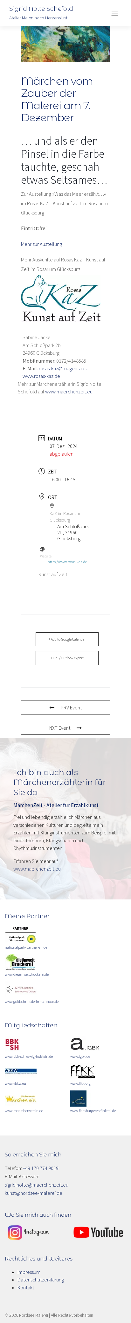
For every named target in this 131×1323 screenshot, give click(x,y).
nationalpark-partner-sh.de (26, 947)
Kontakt (25, 1287)
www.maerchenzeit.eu (69, 391)
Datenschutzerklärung (40, 1279)
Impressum (28, 1272)
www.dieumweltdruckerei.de (27, 974)
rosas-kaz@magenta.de (63, 368)
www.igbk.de (80, 1056)
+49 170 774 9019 (41, 1168)
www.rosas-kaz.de (41, 376)
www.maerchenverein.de (24, 1110)
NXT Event (59, 728)
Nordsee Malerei (33, 1315)
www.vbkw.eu (15, 1083)
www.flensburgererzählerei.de (93, 1110)
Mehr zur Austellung (41, 244)
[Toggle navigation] (114, 13)
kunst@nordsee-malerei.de (33, 1193)
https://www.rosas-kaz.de (67, 561)
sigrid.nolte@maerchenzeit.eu (36, 1184)
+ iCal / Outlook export (67, 657)
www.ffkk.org (80, 1083)
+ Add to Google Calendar (67, 639)
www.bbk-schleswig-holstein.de (29, 1056)
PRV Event (71, 707)
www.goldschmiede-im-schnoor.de (32, 1001)
